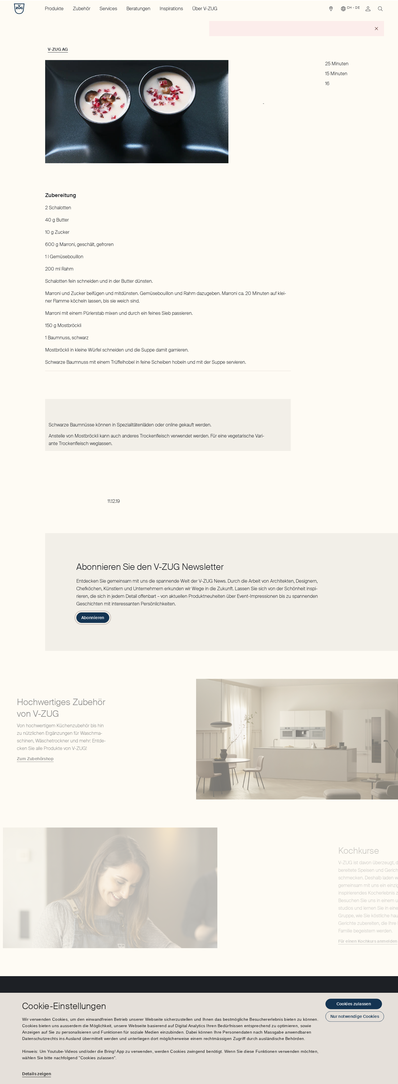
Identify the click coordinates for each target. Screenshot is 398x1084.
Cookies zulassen (354, 1003)
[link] (331, 10)
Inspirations (171, 9)
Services (108, 9)
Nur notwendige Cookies (354, 1016)
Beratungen (138, 9)
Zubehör (81, 9)
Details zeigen (36, 1073)
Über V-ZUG (204, 9)
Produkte (54, 9)
